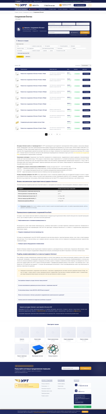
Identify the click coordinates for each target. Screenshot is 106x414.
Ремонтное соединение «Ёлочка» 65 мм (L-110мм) (33, 104)
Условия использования (83, 34)
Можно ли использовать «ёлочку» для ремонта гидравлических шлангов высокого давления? (41, 294)
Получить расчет (81, 5)
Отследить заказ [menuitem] (52, 9)
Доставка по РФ (38, 1)
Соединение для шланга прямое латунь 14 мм (32, 122)
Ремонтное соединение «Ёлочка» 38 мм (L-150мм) (34, 91)
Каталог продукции (22, 9)
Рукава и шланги (45, 395)
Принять (85, 411)
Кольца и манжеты (46, 383)
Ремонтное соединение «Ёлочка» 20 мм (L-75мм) (33, 128)
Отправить (85, 32)
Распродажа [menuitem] (34, 9)
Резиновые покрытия (46, 388)
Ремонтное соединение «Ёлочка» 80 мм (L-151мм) (33, 98)
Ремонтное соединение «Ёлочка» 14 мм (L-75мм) (33, 73)
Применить (20, 56)
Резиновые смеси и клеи (47, 390)
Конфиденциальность (74, 34)
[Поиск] (89, 9)
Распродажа (45, 386)
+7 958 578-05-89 (49, 5)
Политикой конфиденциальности (40, 412)
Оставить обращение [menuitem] (62, 9)
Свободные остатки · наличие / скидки (71, 1)
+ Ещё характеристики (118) (23, 53)
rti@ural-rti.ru (81, 391)
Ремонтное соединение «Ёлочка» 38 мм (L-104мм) (34, 85)
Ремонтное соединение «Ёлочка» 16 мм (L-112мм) (33, 79)
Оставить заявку (82, 406)
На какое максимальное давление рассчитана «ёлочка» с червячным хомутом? (37, 285)
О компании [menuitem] (72, 9)
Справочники (60, 386)
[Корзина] (89, 5)
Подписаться (86, 368)
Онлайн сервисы (61, 383)
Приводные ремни (45, 393)
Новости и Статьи (61, 388)
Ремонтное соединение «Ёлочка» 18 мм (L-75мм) (33, 116)
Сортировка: (77, 65)
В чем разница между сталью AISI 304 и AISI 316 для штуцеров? (33, 290)
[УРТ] (21, 5)
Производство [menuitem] (42, 9)
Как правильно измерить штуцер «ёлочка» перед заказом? (32, 280)
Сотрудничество (88, 1)
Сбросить (28, 56)
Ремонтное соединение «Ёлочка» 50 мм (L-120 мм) (34, 110)
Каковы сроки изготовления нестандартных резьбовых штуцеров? (34, 299)
